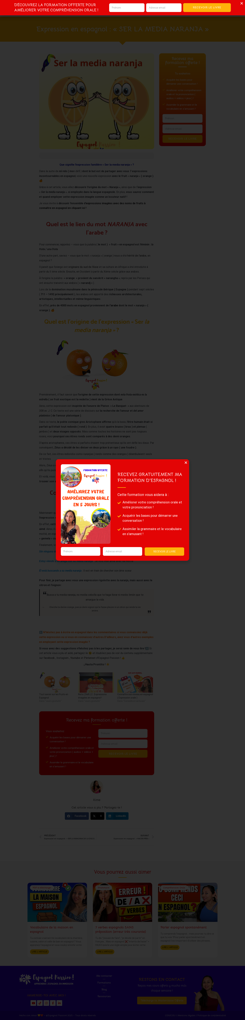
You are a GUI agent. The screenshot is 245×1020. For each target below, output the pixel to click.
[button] (186, 462)
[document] (122, 510)
